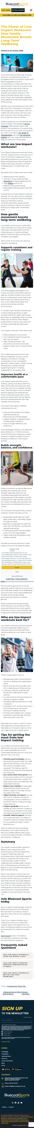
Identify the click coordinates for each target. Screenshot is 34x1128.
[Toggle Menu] (31, 10)
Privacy (4, 1107)
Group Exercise (12, 986)
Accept (17, 567)
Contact (11, 1107)
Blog (3, 1063)
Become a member (18, 10)
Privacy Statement (21, 579)
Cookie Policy (10, 579)
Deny (17, 572)
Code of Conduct (24, 1121)
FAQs (3, 1065)
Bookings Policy (13, 1121)
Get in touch (6, 936)
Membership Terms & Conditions (10, 1120)
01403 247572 (13, 1083)
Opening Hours (6, 1056)
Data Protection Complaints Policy (17, 1118)
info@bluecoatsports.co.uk (17, 1086)
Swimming (7, 181)
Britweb (20, 1125)
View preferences (17, 576)
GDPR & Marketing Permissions (9, 1024)
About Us (4, 1058)
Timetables (5, 1054)
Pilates (10, 183)
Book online (6, 10)
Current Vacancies (7, 1061)
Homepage (5, 1051)
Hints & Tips (22, 986)
